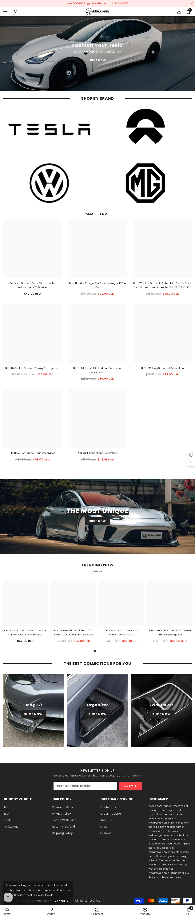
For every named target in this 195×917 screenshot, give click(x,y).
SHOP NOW (121, 3)
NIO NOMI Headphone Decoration (97, 453)
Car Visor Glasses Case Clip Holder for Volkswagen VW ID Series (32, 285)
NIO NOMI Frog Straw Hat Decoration (162, 368)
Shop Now (97, 60)
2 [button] (100, 651)
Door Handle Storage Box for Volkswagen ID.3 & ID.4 (97, 285)
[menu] (5, 11)
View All (97, 571)
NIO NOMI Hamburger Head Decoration (32, 453)
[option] (25, 613)
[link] (50, 911)
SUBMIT (130, 786)
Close (191, 3)
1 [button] (95, 651)
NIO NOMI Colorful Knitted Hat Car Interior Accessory (97, 370)
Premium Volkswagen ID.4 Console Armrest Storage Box (170, 632)
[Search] (16, 11)
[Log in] (179, 12)
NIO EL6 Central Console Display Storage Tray (32, 368)
